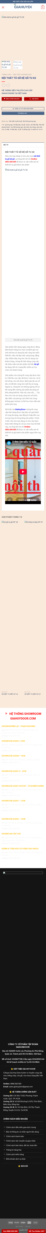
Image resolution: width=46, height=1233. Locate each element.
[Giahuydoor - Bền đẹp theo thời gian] (23, 7)
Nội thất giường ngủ (22, 74)
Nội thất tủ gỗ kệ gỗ (15, 121)
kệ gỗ (23, 125)
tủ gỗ (19, 129)
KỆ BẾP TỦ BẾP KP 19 (10, 694)
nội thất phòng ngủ (17, 127)
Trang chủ (6, 74)
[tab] (23, 144)
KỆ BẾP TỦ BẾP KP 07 (33, 694)
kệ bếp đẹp (17, 125)
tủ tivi (40, 129)
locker (28, 125)
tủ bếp (7, 129)
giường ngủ (9, 125)
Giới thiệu (19, 1226)
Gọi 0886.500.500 (10, 1231)
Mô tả (5, 145)
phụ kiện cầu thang (30, 127)
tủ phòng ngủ (26, 129)
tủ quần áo (34, 129)
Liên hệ (27, 1226)
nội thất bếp (34, 125)
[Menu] (3, 7)
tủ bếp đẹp (13, 129)
